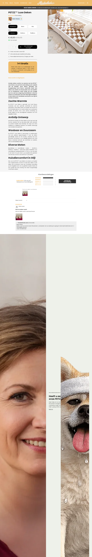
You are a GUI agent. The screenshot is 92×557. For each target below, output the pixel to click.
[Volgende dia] (90, 31)
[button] (11, 15)
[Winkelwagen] (87, 3)
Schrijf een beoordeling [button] (67, 181)
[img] (19, 204)
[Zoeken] (3, 3)
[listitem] (30, 3)
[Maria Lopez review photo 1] (19, 216)
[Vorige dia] (49, 31)
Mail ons (51, 409)
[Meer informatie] (21, 19)
